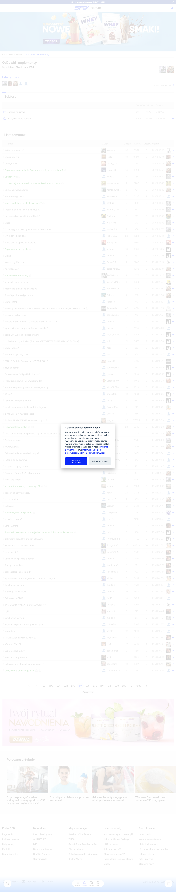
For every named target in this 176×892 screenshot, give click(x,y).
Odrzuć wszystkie (100, 461)
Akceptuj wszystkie (76, 461)
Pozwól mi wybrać (96, 452)
